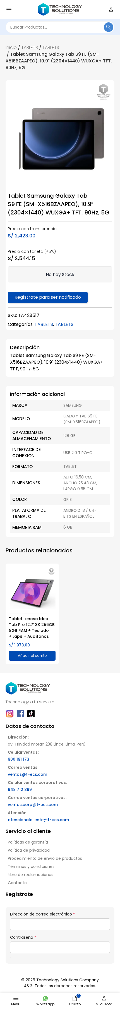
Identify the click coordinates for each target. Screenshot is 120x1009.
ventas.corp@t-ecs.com (33, 804)
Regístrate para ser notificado (48, 297)
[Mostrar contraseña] (10, 957)
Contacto (17, 883)
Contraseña (23, 937)
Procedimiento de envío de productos (45, 858)
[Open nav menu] (9, 9)
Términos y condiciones (31, 866)
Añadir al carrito (32, 655)
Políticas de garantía (28, 842)
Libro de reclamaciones (30, 874)
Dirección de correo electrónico (42, 914)
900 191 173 (18, 759)
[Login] (111, 9)
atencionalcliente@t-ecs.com (38, 820)
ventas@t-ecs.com (27, 774)
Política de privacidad (29, 850)
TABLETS (29, 47)
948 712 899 (20, 789)
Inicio (11, 47)
